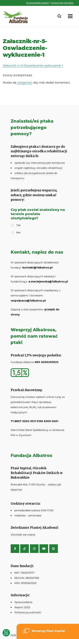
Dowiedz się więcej (23, 534)
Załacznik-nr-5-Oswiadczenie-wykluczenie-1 (33, 65)
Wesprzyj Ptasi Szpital (48, 631)
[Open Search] (59, 16)
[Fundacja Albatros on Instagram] (34, 548)
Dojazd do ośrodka (62, 2)
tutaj (58, 397)
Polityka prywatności (28, 612)
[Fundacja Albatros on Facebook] (15, 548)
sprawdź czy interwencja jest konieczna (40, 162)
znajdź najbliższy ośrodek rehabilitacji (38, 168)
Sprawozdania (23, 602)
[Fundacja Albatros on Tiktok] (24, 548)
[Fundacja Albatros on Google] (53, 548)
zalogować (24, 82)
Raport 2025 (22, 607)
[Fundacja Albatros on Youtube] (44, 548)
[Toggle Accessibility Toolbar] (6, 633)
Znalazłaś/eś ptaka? (37, 2)
